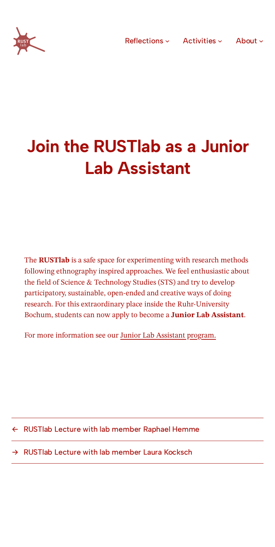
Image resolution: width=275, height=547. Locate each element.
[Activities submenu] (220, 41)
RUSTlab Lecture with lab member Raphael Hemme (111, 429)
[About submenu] (261, 41)
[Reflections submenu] (167, 41)
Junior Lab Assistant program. (168, 335)
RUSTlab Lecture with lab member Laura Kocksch (108, 451)
